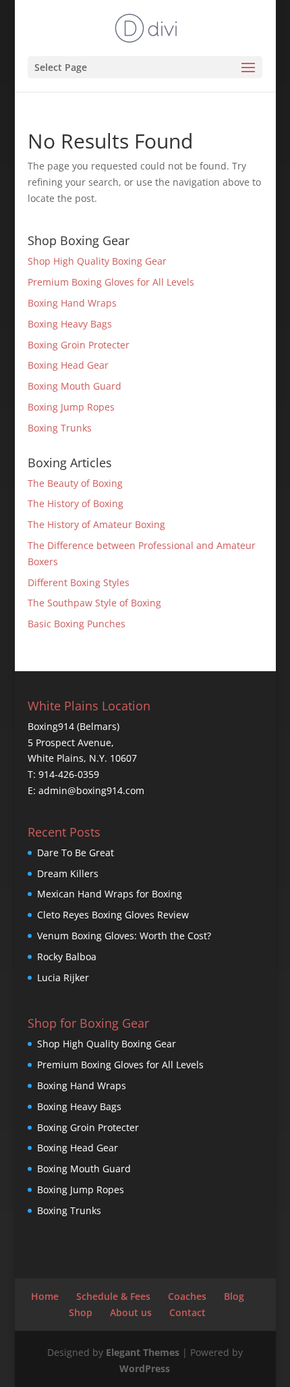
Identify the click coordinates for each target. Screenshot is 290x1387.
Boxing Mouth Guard (74, 386)
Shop (80, 1312)
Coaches (187, 1296)
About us (131, 1312)
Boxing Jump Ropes (71, 406)
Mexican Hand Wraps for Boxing (109, 893)
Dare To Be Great (75, 852)
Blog (234, 1296)
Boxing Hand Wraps (72, 302)
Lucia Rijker (63, 977)
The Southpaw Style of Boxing (94, 602)
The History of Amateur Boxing (96, 524)
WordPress (144, 1368)
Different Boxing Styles (78, 582)
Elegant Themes (142, 1352)
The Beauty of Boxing (75, 483)
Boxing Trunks (60, 427)
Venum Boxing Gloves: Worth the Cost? (124, 935)
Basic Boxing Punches (76, 623)
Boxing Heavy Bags (70, 323)
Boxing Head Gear (68, 365)
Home (45, 1296)
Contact (187, 1312)
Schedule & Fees (113, 1296)
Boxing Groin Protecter (78, 344)
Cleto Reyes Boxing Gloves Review (113, 914)
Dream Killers (67, 873)
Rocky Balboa (66, 956)
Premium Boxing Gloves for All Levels (111, 282)
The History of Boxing (75, 503)
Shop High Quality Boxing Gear (97, 261)
